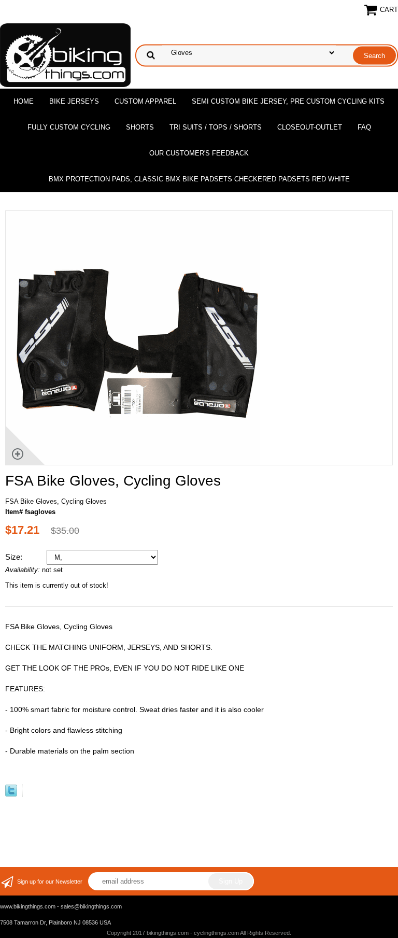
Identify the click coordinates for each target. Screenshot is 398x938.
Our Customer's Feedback (199, 153)
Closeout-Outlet (309, 127)
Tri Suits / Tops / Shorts (215, 127)
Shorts (140, 127)
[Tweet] (11, 794)
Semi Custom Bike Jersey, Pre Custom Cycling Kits (288, 101)
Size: (14, 556)
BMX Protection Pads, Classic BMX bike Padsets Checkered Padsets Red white (199, 179)
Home (23, 101)
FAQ (364, 127)
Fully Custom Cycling (68, 127)
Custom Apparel (145, 101)
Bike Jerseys (74, 101)
